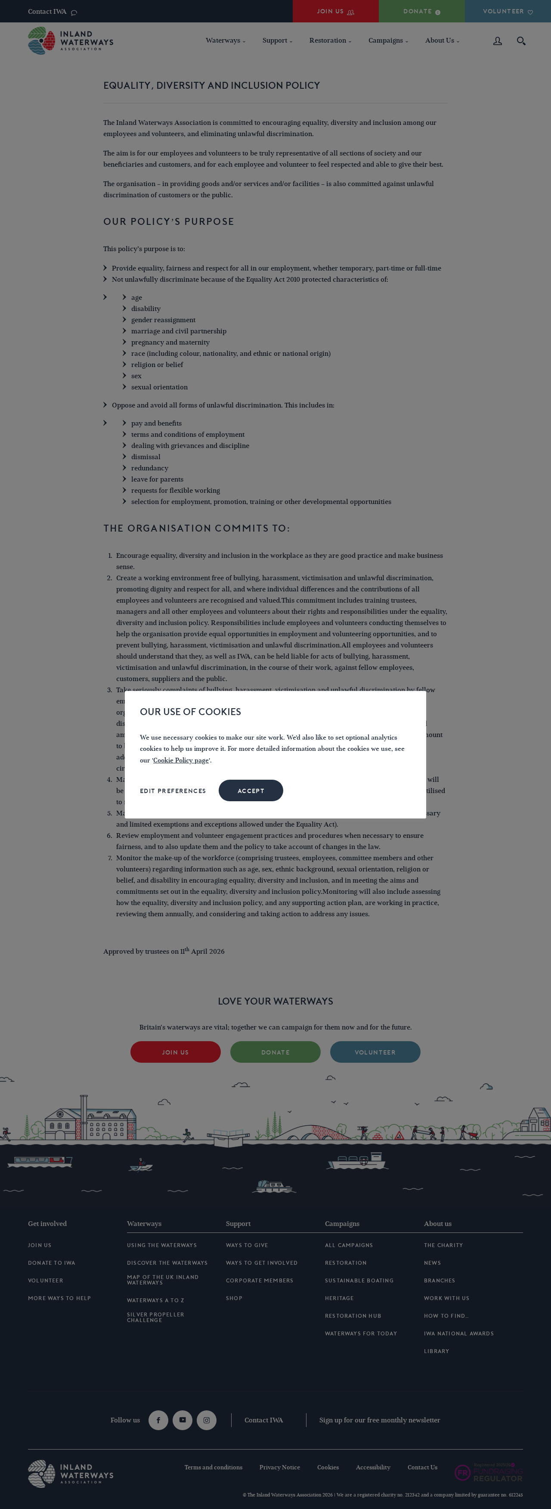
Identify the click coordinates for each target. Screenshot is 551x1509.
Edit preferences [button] (173, 790)
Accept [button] (251, 790)
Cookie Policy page (181, 760)
